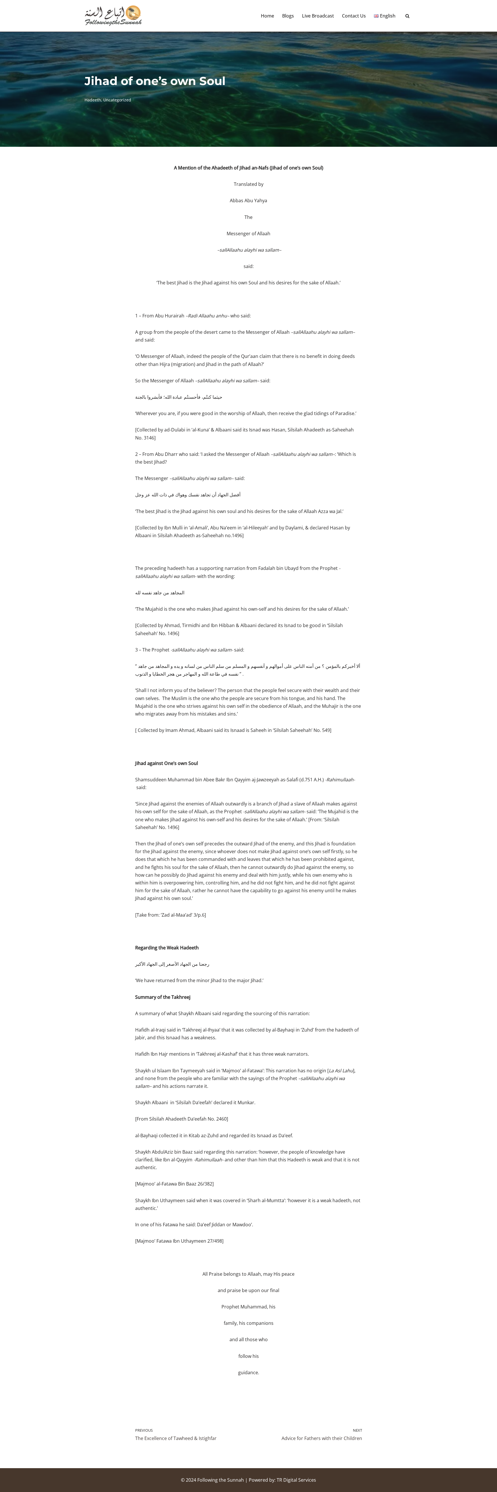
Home (267, 16)
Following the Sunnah (220, 1480)
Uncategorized (117, 100)
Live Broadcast (318, 16)
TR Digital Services (296, 1480)
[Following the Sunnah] (113, 15)
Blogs (288, 16)
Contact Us (354, 16)
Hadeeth (93, 100)
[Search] (407, 16)
